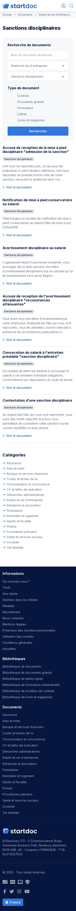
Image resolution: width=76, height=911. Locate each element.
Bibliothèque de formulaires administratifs (31, 685)
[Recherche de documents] (71, 5)
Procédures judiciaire (22, 531)
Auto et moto (15, 468)
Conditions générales (17, 642)
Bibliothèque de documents (22, 666)
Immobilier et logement (22, 516)
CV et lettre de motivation (24, 489)
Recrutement (11, 612)
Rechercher (38, 131)
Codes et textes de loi (22, 479)
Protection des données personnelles (29, 630)
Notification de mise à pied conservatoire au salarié (37, 202)
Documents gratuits (30, 102)
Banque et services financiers (27, 473)
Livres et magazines (31, 120)
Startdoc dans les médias (20, 600)
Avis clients (10, 593)
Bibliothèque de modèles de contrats (28, 691)
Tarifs (6, 587)
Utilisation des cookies (18, 636)
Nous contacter (13, 618)
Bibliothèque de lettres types (23, 678)
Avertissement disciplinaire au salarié (34, 248)
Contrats (23, 95)
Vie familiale (15, 547)
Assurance (14, 463)
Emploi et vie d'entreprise (25, 500)
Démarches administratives (25, 495)
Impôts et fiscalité (19, 521)
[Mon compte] (63, 5)
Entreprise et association (24, 505)
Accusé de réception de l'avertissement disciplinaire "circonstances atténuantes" (37, 300)
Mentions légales (14, 624)
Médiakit (8, 606)
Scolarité (13, 542)
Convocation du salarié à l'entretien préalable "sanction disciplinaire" (33, 354)
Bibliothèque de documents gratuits (27, 672)
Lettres (22, 114)
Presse (11, 526)
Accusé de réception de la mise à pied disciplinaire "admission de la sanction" (36, 150)
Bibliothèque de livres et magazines (27, 697)
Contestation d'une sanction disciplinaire (37, 400)
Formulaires (25, 108)
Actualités (9, 649)
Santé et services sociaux (25, 537)
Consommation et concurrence (28, 484)
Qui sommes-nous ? (16, 581)
